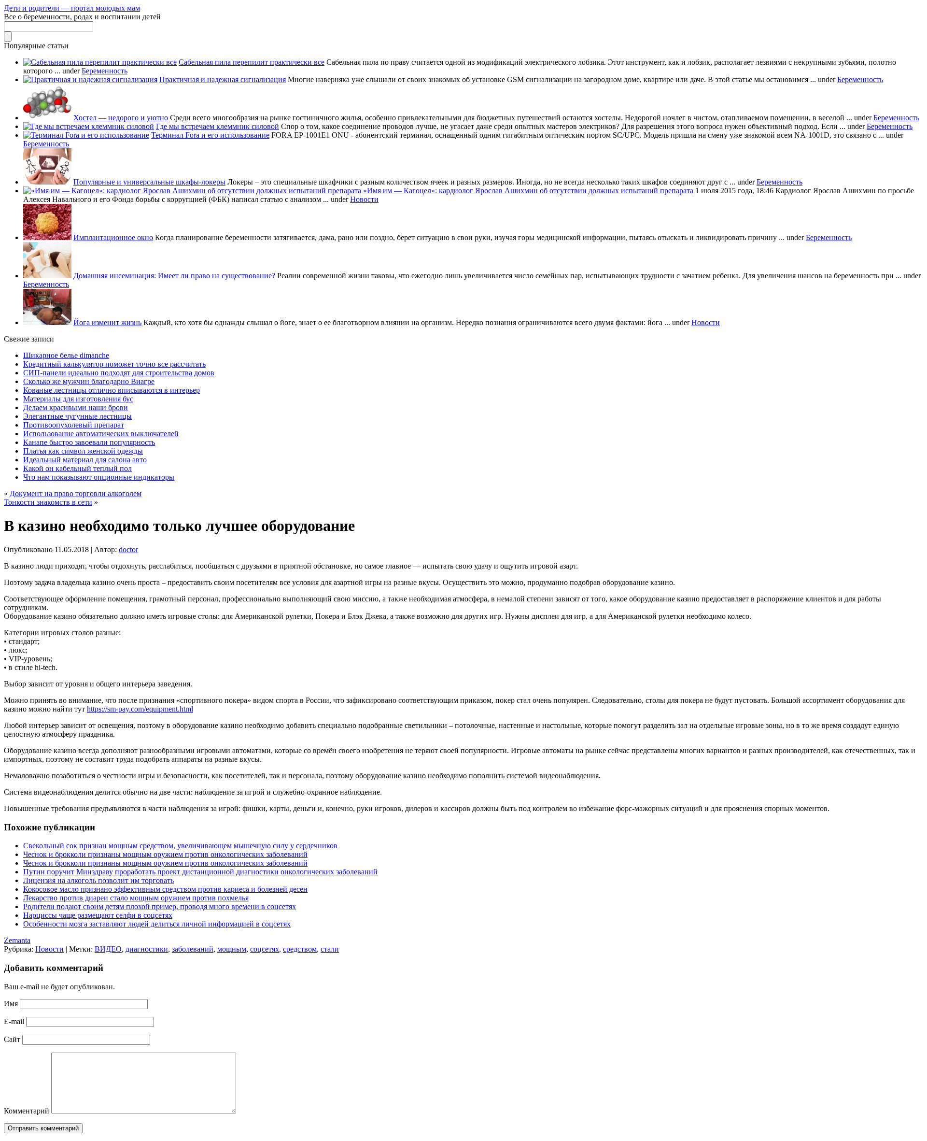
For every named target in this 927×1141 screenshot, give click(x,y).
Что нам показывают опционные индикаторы (98, 477)
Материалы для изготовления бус (78, 399)
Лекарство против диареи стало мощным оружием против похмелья (136, 898)
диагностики (147, 949)
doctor (128, 549)
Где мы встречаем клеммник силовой (217, 126)
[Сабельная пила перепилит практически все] (100, 62)
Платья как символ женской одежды (83, 451)
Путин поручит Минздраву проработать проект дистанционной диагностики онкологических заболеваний (200, 872)
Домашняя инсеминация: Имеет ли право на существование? (174, 275)
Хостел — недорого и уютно (120, 118)
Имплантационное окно (113, 237)
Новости (364, 199)
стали (330, 949)
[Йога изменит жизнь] (47, 322)
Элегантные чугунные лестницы (77, 416)
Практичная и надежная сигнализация (222, 79)
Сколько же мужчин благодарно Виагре (88, 381)
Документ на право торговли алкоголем (75, 493)
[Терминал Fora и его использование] (86, 135)
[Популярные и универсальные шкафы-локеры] (47, 182)
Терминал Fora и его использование (210, 135)
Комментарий (26, 1111)
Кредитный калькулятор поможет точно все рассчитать (114, 364)
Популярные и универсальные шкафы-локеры (149, 182)
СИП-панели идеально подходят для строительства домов (118, 373)
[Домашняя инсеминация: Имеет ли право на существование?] (47, 275)
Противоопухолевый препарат (73, 425)
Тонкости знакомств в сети (48, 502)
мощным (231, 949)
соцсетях (264, 949)
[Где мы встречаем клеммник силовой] (88, 126)
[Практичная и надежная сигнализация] (90, 79)
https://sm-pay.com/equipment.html (140, 709)
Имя (11, 1003)
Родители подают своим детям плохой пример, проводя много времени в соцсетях (159, 906)
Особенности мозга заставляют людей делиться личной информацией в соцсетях (157, 924)
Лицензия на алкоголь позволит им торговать (98, 880)
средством (300, 949)
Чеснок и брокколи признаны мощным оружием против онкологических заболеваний (165, 854)
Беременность (104, 71)
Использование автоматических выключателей (101, 433)
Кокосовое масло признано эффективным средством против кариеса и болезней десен (165, 889)
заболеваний (192, 949)
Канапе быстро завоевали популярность (89, 442)
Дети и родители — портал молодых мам (72, 8)
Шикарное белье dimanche (66, 355)
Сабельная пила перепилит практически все (251, 62)
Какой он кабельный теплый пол (77, 468)
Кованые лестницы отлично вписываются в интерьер (111, 390)
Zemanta (17, 940)
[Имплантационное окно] (47, 237)
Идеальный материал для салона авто (85, 460)
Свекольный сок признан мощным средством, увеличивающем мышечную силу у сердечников (180, 845)
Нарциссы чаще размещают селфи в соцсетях (97, 915)
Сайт (12, 1039)
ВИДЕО (108, 949)
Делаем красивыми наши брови (75, 407)
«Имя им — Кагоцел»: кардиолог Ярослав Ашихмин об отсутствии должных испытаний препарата (528, 190)
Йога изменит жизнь (107, 322)
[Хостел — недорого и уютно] (47, 118)
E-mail (14, 1021)
